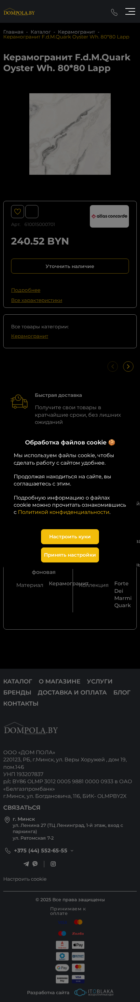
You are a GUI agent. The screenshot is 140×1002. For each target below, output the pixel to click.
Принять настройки (70, 555)
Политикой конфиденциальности (63, 512)
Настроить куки (70, 536)
